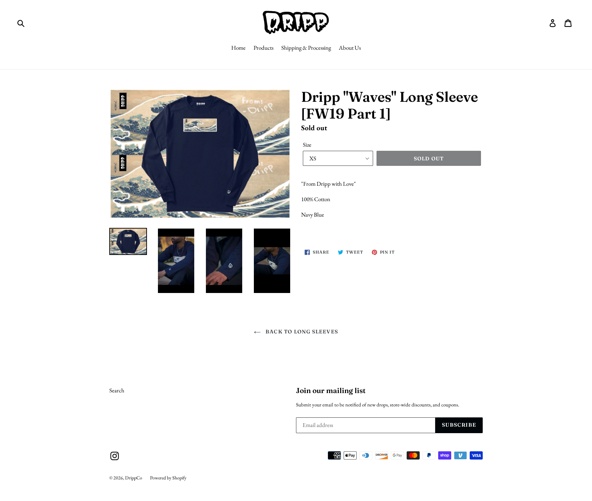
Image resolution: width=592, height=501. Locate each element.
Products (263, 47)
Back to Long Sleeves (301, 331)
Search (116, 390)
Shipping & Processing (306, 47)
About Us (350, 47)
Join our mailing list (331, 390)
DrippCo (133, 478)
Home (238, 47)
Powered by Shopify (168, 478)
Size (307, 144)
